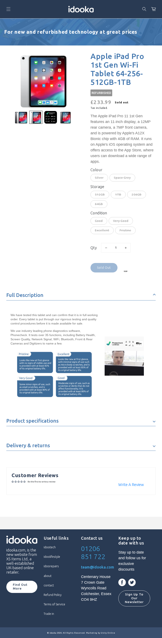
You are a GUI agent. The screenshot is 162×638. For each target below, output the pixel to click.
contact (49, 585)
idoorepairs (51, 566)
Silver (99, 177)
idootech (50, 547)
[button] (8, 9)
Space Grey (122, 177)
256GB (137, 194)
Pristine (125, 230)
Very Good (120, 221)
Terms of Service (54, 604)
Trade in (49, 613)
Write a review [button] (131, 484)
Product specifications (32, 421)
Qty (93, 248)
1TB (118, 194)
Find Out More (20, 586)
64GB (99, 204)
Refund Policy (53, 595)
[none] (21, 117)
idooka (53, 633)
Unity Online (108, 633)
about (47, 576)
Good (99, 221)
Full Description (24, 295)
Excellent (102, 230)
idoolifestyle (52, 556)
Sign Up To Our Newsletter (134, 598)
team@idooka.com (97, 567)
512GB (100, 194)
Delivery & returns (28, 445)
